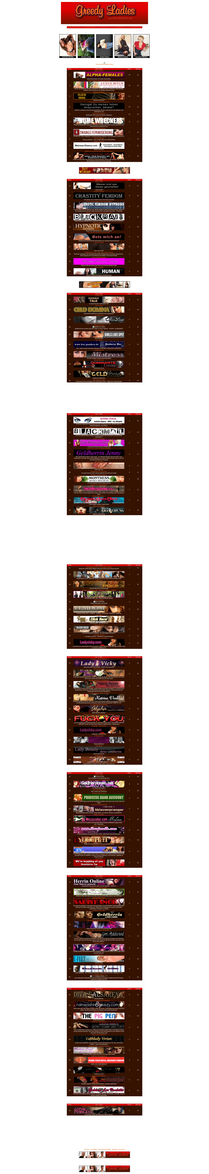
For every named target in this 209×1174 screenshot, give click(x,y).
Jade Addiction (99, 965)
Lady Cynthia (99, 182)
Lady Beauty (99, 746)
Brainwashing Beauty (99, 898)
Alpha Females (98, 71)
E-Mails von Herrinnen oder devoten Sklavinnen (99, 151)
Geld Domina (99, 305)
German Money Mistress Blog (104, 64)
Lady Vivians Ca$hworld (99, 1035)
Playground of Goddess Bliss (98, 888)
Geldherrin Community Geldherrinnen (99, 780)
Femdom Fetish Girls (99, 605)
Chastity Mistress (99, 350)
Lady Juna (99, 580)
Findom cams (99, 117)
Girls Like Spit (99, 330)
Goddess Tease (99, 943)
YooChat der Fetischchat (99, 836)
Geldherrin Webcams (99, 370)
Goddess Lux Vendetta (99, 1085)
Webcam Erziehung (99, 506)
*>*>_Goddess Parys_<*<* (99, 974)
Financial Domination (104, 1149)
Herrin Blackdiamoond (99, 790)
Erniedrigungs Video (99, 380)
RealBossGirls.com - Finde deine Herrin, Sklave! (99, 252)
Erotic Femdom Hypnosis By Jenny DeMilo (98, 201)
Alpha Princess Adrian (98, 846)
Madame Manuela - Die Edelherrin (99, 680)
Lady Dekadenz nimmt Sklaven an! (99, 102)
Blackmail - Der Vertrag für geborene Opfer (98, 213)
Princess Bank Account (99, 793)
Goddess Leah (99, 736)
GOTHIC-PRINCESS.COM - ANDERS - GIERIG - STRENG (99, 590)
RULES (104, 27)
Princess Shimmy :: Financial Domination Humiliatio (99, 714)
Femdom (87, 1149)
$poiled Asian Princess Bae (99, 471)
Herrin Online (99, 878)
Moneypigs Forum (99, 1012)
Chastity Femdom (99, 191)
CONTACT (134, 27)
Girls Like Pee (99, 461)
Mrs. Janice (99, 340)
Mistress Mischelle (99, 669)
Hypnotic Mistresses (99, 223)
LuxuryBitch (98, 615)
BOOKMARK (119, 27)
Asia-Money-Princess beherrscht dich (99, 232)
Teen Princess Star (98, 439)
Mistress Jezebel (99, 814)
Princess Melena (99, 138)
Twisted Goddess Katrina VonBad (99, 693)
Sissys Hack (99, 859)
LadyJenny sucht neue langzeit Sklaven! (99, 448)
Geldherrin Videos (99, 325)
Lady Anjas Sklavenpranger (99, 804)
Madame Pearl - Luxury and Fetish (99, 1046)
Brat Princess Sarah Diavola (99, 485)
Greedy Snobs (99, 775)
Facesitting (94, 1149)
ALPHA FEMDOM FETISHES (98, 704)
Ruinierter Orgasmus (99, 113)
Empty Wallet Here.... (99, 496)
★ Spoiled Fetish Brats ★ (98, 1022)
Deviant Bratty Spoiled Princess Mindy (99, 920)
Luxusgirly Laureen (99, 635)
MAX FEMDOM (98, 600)
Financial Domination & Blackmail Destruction (98, 427)
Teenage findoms (99, 570)
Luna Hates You (99, 315)
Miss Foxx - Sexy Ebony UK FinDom (99, 930)
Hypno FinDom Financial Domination (99, 1000)
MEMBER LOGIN (89, 27)
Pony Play (122, 1149)
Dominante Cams (99, 360)
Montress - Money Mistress (99, 475)
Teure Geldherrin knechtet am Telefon (99, 81)
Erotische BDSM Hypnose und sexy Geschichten (99, 416)
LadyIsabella (99, 755)
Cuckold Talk (99, 295)
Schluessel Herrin (99, 625)
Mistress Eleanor (99, 141)
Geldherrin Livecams (99, 910)
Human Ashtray (98, 267)
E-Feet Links (99, 955)
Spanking (115, 1149)
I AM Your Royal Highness (99, 1056)
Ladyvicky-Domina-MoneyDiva (99, 638)
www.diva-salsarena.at (99, 990)
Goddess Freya (98, 1066)
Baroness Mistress (99, 92)
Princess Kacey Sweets (99, 257)
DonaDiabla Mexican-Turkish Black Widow (99, 567)
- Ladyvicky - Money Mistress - (99, 659)
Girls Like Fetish (99, 242)
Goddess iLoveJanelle (99, 826)
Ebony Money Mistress (99, 1076)
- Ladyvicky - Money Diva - (99, 726)
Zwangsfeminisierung (99, 128)
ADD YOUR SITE (74, 27)
